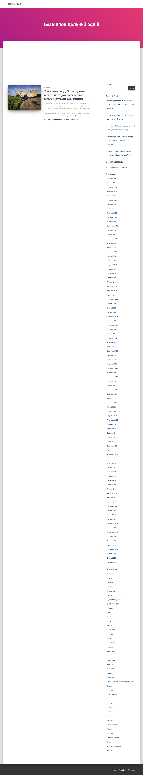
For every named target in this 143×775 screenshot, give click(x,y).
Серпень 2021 (112, 433)
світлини (110, 733)
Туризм (109, 751)
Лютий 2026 (111, 204)
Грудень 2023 (112, 312)
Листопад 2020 (112, 472)
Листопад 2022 (112, 368)
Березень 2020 (112, 506)
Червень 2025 (112, 239)
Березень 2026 (112, 200)
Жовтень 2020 (112, 476)
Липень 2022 (111, 385)
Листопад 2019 (112, 523)
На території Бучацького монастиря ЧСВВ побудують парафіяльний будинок (120, 140)
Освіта (109, 686)
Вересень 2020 (112, 480)
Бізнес (109, 587)
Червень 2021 (112, 441)
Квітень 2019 (111, 545)
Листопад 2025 (112, 217)
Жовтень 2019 (112, 528)
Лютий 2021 (111, 459)
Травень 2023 (112, 342)
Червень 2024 (112, 286)
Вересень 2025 (112, 226)
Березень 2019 (112, 549)
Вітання (110, 608)
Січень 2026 (111, 209)
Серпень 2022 (112, 381)
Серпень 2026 (112, 178)
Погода (109, 703)
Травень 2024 (112, 291)
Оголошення (111, 677)
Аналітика (110, 574)
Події (109, 707)
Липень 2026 (111, 183)
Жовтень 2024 (112, 269)
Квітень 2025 (111, 247)
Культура (110, 647)
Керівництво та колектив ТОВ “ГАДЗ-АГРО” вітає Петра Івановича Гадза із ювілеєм (120, 104)
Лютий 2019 (111, 554)
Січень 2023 (111, 360)
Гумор (109, 613)
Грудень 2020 (112, 467)
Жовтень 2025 (112, 222)
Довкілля (110, 617)
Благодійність (112, 591)
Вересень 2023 (112, 325)
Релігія (109, 729)
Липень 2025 (111, 234)
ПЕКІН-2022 (111, 690)
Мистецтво (111, 660)
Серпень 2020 (112, 485)
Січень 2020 (111, 515)
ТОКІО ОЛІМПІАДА (114, 746)
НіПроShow (111, 669)
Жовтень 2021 (112, 424)
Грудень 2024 (112, 265)
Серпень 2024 (112, 278)
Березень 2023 (112, 351)
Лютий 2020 (111, 510)
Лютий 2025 (111, 256)
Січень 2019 (111, 558)
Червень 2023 (112, 338)
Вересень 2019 (112, 532)
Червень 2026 (112, 187)
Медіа (109, 656)
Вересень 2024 (112, 273)
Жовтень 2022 (112, 372)
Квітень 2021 (111, 450)
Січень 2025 (111, 260)
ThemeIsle (131, 770)
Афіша (109, 578)
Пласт (109, 699)
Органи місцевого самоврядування (120, 681)
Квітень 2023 (111, 347)
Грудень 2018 (112, 562)
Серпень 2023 (112, 329)
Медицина (111, 651)
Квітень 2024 (111, 295)
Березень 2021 (112, 454)
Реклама (110, 720)
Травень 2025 (112, 243)
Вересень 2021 (112, 429)
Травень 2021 (112, 446)
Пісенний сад (112, 694)
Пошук (108, 84)
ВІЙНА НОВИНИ (113, 604)
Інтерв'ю (110, 634)
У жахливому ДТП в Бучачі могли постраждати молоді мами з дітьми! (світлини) (64, 95)
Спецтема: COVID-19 (115, 738)
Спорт (109, 742)
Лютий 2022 (111, 407)
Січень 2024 (111, 308)
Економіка (110, 625)
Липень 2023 (111, 334)
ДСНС (109, 621)
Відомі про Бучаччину (115, 600)
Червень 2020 (112, 493)
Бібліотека (110, 582)
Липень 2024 (111, 282)
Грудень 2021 (112, 416)
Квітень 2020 (111, 502)
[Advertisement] (71, 58)
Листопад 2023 (112, 316)
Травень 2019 (112, 541)
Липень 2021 (111, 437)
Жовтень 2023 (112, 321)
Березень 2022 (112, 403)
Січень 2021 (111, 463)
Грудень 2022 (112, 364)
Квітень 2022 (111, 398)
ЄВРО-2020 (111, 630)
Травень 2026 (112, 191)
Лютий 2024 (111, 303)
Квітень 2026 (111, 196)
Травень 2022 (112, 394)
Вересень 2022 (112, 377)
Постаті (109, 716)
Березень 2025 (112, 252)
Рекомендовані (112, 725)
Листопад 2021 (112, 420)
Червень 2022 (112, 390)
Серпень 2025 (112, 230)
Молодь (110, 664)
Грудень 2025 (112, 213)
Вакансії (110, 595)
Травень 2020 (112, 498)
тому (74, 119)
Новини (47, 87)
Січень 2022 (111, 411)
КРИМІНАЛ (111, 643)
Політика (110, 712)
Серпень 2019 (112, 536)
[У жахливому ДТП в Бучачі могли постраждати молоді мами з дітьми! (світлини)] (24, 97)
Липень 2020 (111, 489)
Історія (109, 638)
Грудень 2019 (112, 519)
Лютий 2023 (111, 355)
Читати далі (79, 116)
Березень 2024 (112, 299)
